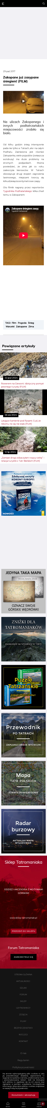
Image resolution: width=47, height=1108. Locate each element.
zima (31, 326)
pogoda (22, 323)
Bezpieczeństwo (23, 1028)
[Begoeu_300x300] (23, 515)
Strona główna (23, 974)
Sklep (23, 1001)
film (14, 323)
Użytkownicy (23, 1008)
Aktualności (23, 981)
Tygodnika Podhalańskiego (17, 191)
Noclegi (23, 1034)
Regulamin (23, 1060)
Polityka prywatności (23, 1067)
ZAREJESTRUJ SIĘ (23, 957)
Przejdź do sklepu (23, 931)
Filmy (23, 1021)
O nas (23, 1053)
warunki (10, 326)
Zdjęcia (23, 1014)
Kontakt (23, 1041)
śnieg (31, 323)
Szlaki (23, 988)
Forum (23, 994)
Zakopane (21, 326)
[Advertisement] (23, 33)
